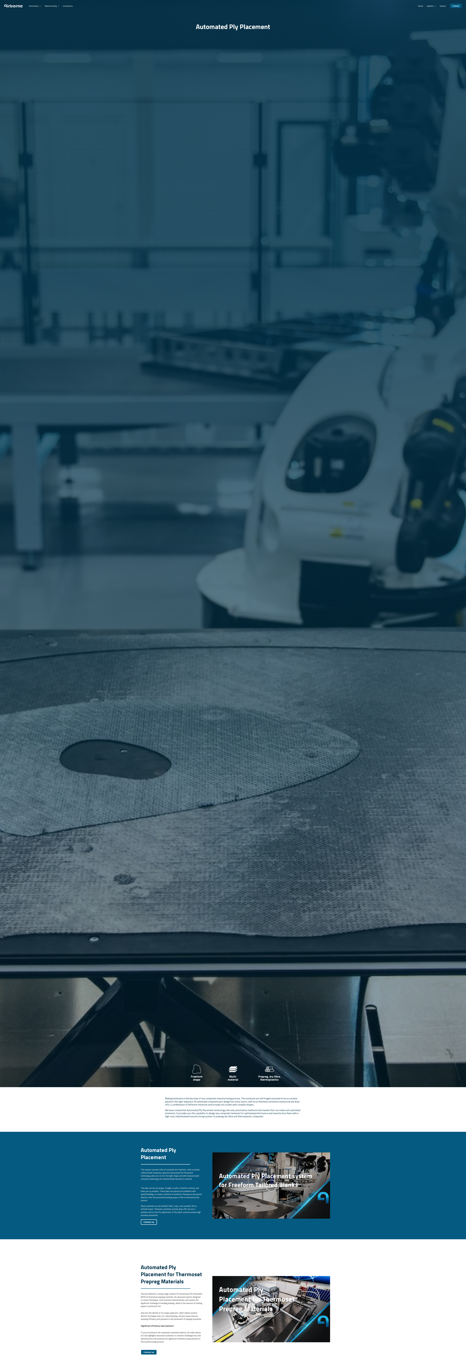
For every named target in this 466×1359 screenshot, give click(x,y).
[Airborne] (13, 5)
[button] (40, 6)
